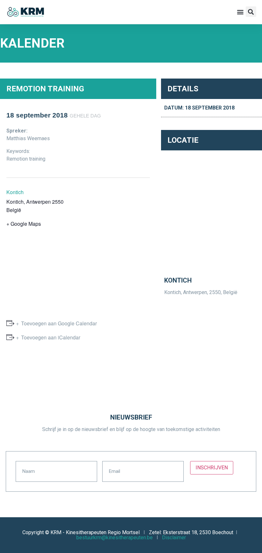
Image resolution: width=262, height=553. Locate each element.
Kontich (15, 192)
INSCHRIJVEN (212, 468)
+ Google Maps (23, 223)
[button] (240, 11)
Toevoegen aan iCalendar (50, 337)
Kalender (32, 43)
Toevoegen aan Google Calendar (59, 323)
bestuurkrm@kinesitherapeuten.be (114, 537)
